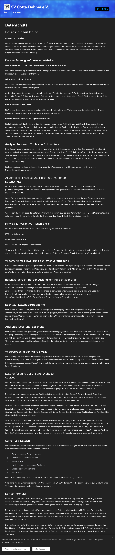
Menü (106, 9)
